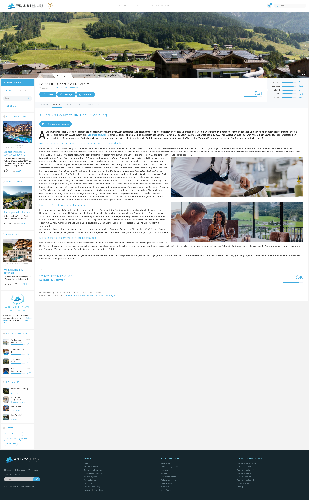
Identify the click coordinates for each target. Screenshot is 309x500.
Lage (79, 104)
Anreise (101, 104)
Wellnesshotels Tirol (244, 473)
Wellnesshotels (127, 5)
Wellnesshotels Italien (245, 477)
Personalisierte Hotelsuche (93, 473)
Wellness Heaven (166, 483)
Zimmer (69, 104)
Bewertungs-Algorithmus (169, 467)
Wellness (44, 104)
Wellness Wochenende (13, 434)
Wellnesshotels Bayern (245, 467)
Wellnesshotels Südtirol (245, 480)
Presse (86, 463)
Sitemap (240, 487)
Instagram (34, 470)
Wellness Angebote (91, 477)
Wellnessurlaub (10, 439)
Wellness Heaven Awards (169, 480)
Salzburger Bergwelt (96, 135)
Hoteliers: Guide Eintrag (92, 487)
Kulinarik (57, 104)
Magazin (164, 473)
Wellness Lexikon (90, 480)
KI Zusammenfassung (58, 124)
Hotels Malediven (243, 483)
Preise (50, 94)
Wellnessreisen (10, 444)
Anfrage (68, 94)
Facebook (21, 470)
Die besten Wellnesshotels (93, 470)
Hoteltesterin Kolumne (169, 477)
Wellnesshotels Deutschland (247, 463)
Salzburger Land (60, 88)
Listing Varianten (166, 490)
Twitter (9, 470)
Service (90, 104)
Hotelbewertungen (160, 5)
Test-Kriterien (165, 463)
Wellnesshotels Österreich (246, 470)
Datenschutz (98, 490)
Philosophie (165, 487)
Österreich (74, 88)
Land (7, 98)
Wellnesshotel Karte (91, 467)
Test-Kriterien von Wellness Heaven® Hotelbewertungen (90, 295)
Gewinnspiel (88, 483)
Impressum (88, 490)
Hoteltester (165, 470)
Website (87, 94)
